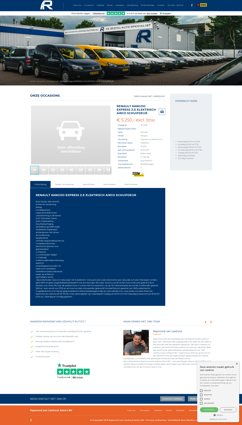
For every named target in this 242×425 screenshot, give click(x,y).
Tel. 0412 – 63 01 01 (175, 5)
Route (110, 5)
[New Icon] (201, 5)
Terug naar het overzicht (149, 96)
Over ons (77, 5)
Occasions (41, 81)
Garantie (100, 5)
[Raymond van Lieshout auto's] (46, 5)
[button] (108, 107)
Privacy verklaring (156, 420)
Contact (161, 5)
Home (32, 81)
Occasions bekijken (172, 399)
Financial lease (147, 5)
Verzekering (132, 5)
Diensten (120, 5)
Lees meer (215, 386)
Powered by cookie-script (218, 419)
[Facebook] (191, 6)
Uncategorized (53, 81)
